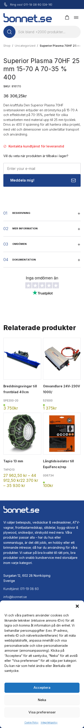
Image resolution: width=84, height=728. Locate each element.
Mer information (25, 228)
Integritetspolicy (49, 722)
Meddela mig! (22, 180)
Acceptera (42, 687)
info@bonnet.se (15, 597)
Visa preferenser (42, 712)
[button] (77, 606)
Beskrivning (21, 213)
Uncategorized (25, 45)
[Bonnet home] (27, 17)
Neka (42, 700)
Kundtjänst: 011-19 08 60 (21, 589)
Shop (7, 45)
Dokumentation (24, 259)
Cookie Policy (31, 722)
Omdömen (19, 244)
